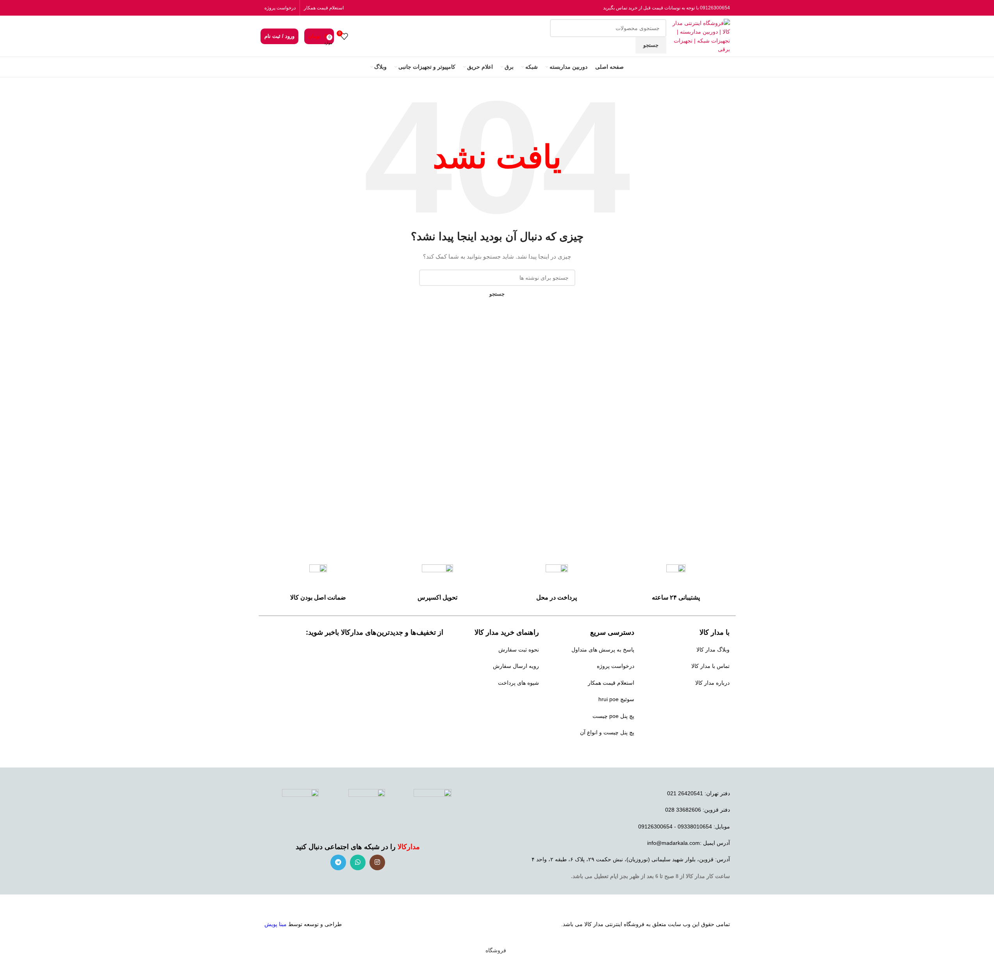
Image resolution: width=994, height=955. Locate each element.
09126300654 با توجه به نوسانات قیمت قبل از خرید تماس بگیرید (666, 8)
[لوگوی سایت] (700, 35)
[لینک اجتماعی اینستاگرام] (377, 862)
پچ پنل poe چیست (613, 716)
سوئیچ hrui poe (616, 699)
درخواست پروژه (280, 8)
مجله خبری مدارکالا (707, 699)
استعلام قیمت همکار (324, 8)
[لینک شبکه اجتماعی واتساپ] (358, 862)
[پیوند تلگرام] (338, 862)
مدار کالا (593, 924)
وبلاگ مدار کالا (713, 649)
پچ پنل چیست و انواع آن (607, 732)
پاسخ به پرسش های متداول (602, 649)
